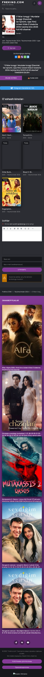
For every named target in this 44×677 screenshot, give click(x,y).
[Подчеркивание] (10, 228)
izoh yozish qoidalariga (18, 224)
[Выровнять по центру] (18, 228)
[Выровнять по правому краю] (21, 228)
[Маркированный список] (25, 228)
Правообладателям (22, 667)
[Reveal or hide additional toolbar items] (32, 228)
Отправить (22, 270)
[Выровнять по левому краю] (14, 228)
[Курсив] (7, 228)
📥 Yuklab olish (33, 78)
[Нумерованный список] (28, 228)
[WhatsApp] (25, 57)
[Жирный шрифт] (4, 228)
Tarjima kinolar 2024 (13, 41)
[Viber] (22, 57)
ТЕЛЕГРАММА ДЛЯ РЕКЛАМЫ (22, 661)
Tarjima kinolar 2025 (28, 41)
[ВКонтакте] (16, 57)
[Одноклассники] (19, 57)
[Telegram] (28, 57)
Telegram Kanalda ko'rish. (24, 88)
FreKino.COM (6, 292)
